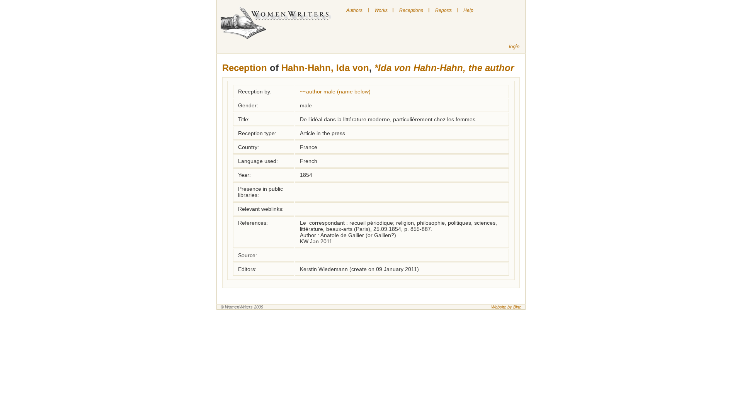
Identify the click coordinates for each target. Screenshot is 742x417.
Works (381, 10)
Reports (443, 10)
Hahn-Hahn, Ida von (325, 68)
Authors (354, 10)
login (514, 46)
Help (468, 10)
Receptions (411, 10)
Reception (244, 68)
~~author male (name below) (335, 91)
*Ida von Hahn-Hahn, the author (444, 68)
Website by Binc (506, 307)
